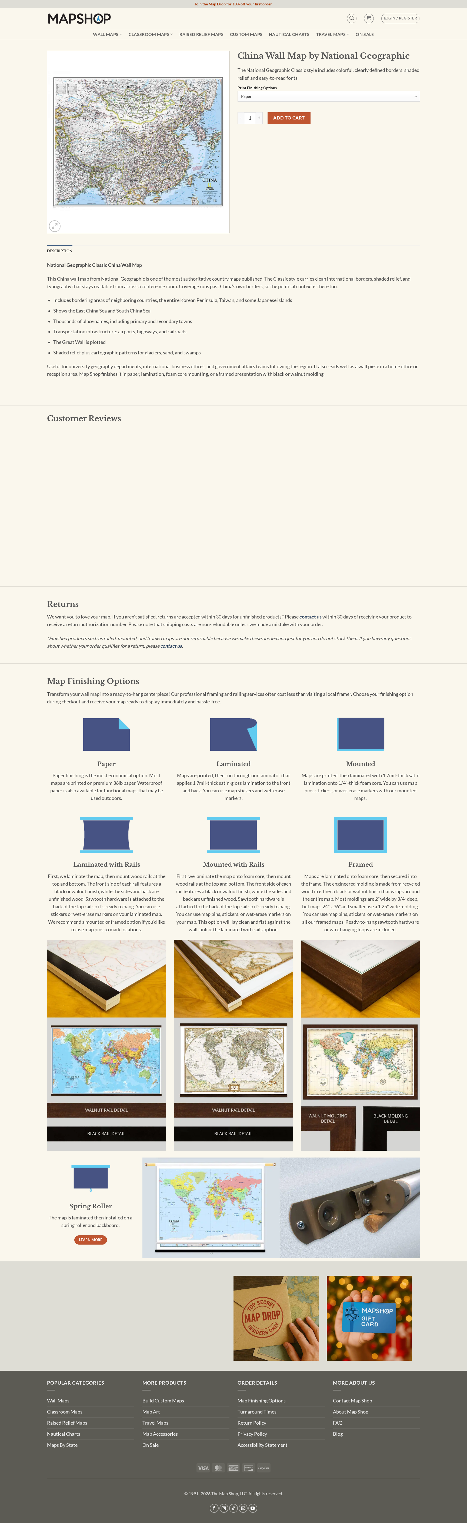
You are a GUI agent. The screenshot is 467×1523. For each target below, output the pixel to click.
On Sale (365, 34)
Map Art (151, 1412)
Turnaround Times (257, 1412)
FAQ (337, 1423)
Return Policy (252, 1423)
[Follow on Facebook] (214, 1508)
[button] (368, 18)
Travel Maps (331, 34)
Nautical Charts (289, 34)
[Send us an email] (243, 1508)
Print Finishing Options (257, 88)
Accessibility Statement (263, 1445)
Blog (338, 1434)
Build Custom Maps (163, 1401)
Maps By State (62, 1445)
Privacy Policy (252, 1434)
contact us (310, 617)
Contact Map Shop (352, 1401)
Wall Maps (105, 34)
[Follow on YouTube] (252, 1508)
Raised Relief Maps (201, 34)
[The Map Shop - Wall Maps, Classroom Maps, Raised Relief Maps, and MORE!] (79, 18)
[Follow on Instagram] (223, 1508)
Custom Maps (246, 34)
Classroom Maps (149, 34)
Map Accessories (160, 1434)
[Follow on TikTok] (233, 1508)
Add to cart (289, 118)
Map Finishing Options (262, 1401)
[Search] (351, 18)
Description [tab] (59, 250)
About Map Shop (350, 1412)
